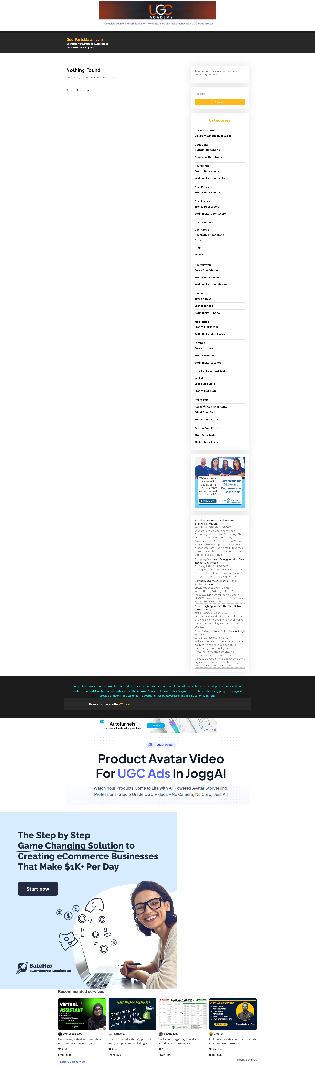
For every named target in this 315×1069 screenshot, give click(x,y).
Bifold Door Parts (205, 412)
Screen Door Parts (206, 428)
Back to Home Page (78, 90)
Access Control (205, 130)
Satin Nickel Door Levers (210, 213)
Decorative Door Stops (209, 235)
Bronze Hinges (204, 306)
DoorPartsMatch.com (84, 39)
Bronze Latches (205, 355)
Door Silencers (204, 222)
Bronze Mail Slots (206, 391)
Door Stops (202, 229)
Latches (200, 343)
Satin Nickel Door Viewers (211, 284)
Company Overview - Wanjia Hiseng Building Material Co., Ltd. (215, 582)
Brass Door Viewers (207, 270)
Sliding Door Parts (206, 442)
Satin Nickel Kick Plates (210, 334)
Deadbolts (201, 144)
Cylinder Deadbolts (207, 150)
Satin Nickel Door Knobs (210, 178)
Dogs (198, 247)
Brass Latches (204, 348)
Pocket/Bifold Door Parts (211, 407)
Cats (198, 240)
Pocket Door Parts (206, 419)
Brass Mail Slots (205, 384)
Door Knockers (204, 187)
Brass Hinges (203, 298)
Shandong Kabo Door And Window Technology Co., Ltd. (214, 522)
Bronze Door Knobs (207, 171)
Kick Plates (202, 322)
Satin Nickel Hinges (207, 313)
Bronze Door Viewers (208, 277)
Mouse (199, 254)
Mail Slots (201, 378)
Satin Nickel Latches (208, 362)
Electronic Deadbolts (208, 157)
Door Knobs (202, 166)
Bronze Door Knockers (209, 192)
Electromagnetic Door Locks (213, 136)
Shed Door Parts (205, 435)
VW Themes (125, 704)
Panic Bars (202, 399)
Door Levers (202, 201)
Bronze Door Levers (207, 206)
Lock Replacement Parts (211, 371)
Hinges (199, 293)
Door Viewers (203, 265)
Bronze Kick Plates (207, 327)
